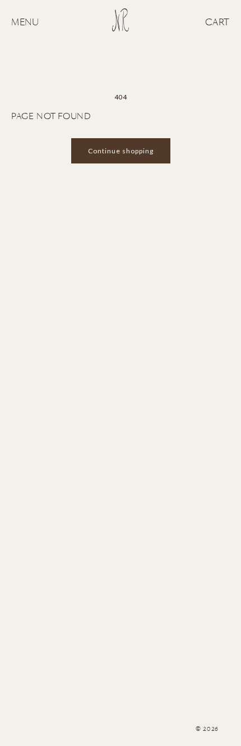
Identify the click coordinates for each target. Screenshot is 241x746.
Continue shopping (121, 151)
